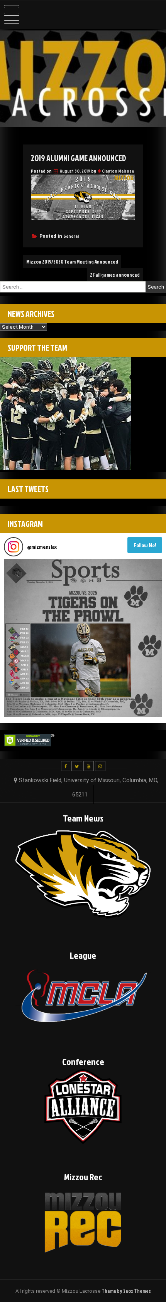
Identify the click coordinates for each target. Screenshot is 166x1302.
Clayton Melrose (118, 171)
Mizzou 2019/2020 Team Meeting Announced (72, 261)
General (71, 236)
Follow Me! (145, 545)
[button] (83, 638)
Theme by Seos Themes (126, 1290)
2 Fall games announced (115, 274)
